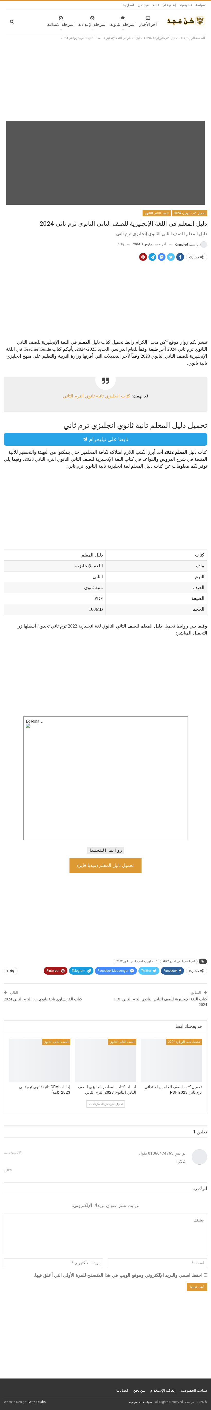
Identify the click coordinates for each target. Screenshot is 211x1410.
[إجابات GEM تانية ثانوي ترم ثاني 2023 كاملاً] (39, 1060)
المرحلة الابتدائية (61, 24)
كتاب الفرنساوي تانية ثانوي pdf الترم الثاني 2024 (43, 999)
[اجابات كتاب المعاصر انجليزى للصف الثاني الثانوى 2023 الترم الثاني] (105, 1060)
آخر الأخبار (148, 24)
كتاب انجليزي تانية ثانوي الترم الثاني (96, 395)
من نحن (143, 5)
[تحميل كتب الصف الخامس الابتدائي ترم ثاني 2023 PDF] (171, 1060)
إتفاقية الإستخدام (164, 5)
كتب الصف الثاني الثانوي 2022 (179, 961)
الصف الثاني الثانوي (156, 213)
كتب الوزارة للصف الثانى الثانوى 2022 (136, 961)
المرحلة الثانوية (123, 24)
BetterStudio (37, 1402)
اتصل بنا (128, 5)
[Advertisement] (105, 79)
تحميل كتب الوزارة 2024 (189, 213)
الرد (6, 1170)
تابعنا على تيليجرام (108, 439)
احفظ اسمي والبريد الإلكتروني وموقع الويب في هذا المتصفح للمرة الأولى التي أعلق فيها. (118, 1275)
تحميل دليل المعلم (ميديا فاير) (105, 865)
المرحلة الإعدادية (92, 24)
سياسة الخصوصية (192, 5)
